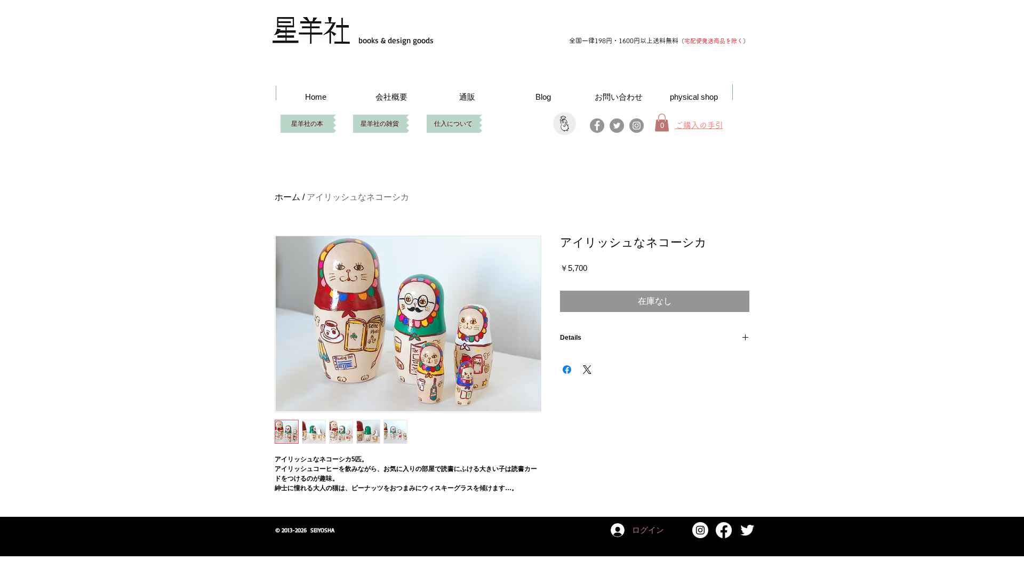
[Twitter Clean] (747, 530)
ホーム (287, 197)
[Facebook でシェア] (567, 369)
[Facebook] (597, 125)
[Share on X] (587, 369)
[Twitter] (617, 125)
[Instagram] (636, 125)
